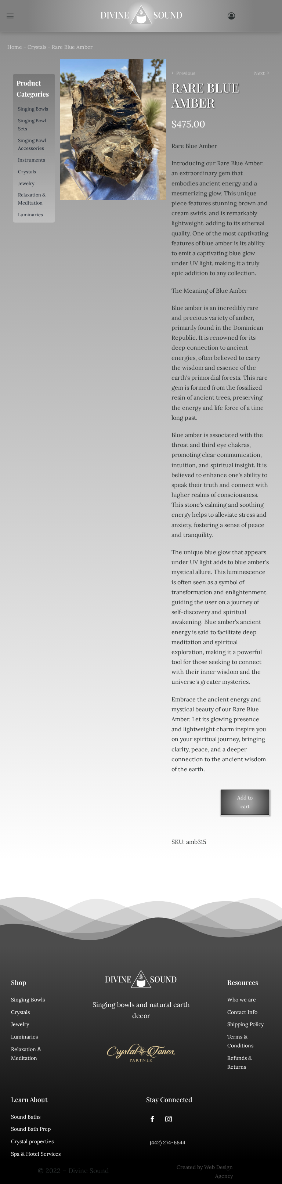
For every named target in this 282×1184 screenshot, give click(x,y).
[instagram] (168, 1119)
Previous (185, 73)
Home (14, 47)
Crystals (37, 47)
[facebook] (152, 1119)
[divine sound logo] (141, 973)
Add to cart (245, 802)
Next (259, 73)
